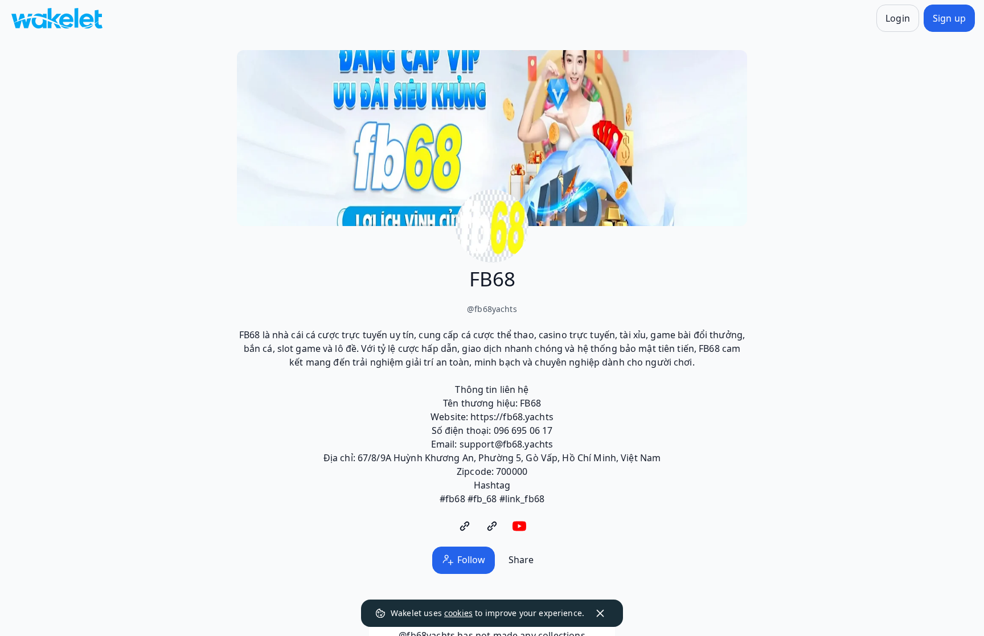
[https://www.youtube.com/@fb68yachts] (519, 526)
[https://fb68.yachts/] (465, 526)
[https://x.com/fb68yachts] (492, 526)
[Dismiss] (600, 613)
